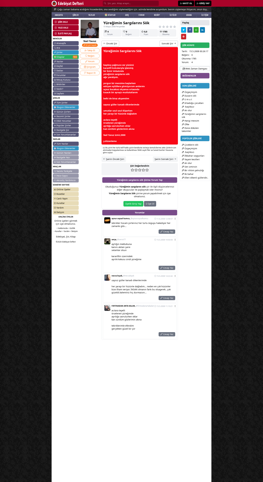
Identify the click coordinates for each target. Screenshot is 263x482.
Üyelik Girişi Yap (133, 203)
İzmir (109, 71)
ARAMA (189, 14)
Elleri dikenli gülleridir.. (196, 177)
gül (112, 104)
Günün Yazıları (63, 152)
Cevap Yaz (168, 231)
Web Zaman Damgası (196, 68)
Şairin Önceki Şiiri (114, 159)
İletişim (60, 212)
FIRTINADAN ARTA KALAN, (133, 306)
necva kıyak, (123, 276)
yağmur (116, 65)
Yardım (60, 207)
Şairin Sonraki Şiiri (164, 159)
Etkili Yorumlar (63, 120)
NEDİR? (157, 14)
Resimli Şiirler (63, 116)
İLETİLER (173, 14)
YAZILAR (91, 14)
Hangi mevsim (191, 120)
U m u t (188, 99)
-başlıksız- (189, 106)
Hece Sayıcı (62, 175)
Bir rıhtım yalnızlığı (194, 170)
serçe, (119, 239)
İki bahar (189, 174)
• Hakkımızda (62, 228)
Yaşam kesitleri (192, 159)
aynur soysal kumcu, (130, 218)
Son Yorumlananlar (66, 134)
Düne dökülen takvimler (190, 129)
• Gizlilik (71, 228)
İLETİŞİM (205, 14)
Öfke (186, 124)
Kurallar (60, 203)
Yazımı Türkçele (64, 171)
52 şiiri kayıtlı (90, 45)
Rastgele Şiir (62, 130)
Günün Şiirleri (63, 111)
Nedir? (59, 88)
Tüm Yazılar (62, 143)
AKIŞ (127, 14)
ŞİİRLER (76, 14)
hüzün (121, 113)
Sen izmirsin (190, 166)
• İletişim (74, 231)
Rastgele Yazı (63, 157)
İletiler (59, 70)
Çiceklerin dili (191, 144)
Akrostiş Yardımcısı (66, 180)
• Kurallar (58, 231)
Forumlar (61, 75)
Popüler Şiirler (63, 125)
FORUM (141, 14)
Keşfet (59, 66)
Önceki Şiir (111, 43)
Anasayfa (61, 43)
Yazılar (59, 61)
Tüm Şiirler (62, 102)
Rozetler (60, 193)
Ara (58, 47)
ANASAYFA (59, 14)
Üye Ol (150, 203)
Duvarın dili (190, 95)
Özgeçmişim (190, 92)
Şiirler (59, 52)
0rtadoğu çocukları (194, 103)
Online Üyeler (63, 189)
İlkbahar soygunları (194, 155)
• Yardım (66, 231)
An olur (188, 110)
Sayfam (60, 93)
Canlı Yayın (62, 198)
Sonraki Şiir (168, 43)
